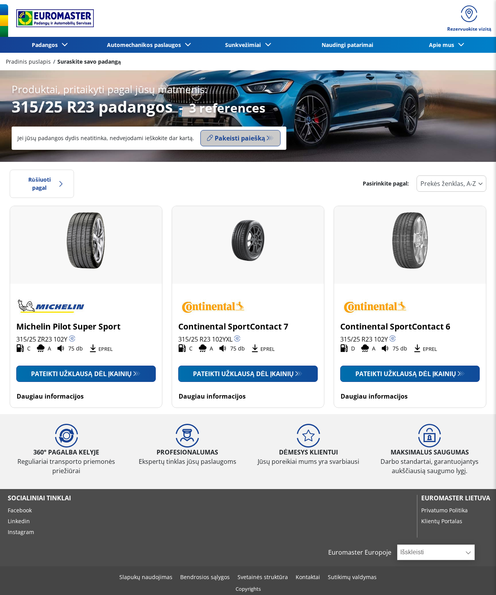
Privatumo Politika (444, 510)
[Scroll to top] (475, 578)
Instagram (21, 532)
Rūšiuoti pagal (39, 184)
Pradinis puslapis (28, 61)
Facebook (20, 510)
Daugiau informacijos (50, 396)
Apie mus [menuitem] (443, 45)
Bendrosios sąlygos (205, 577)
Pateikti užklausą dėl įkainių (81, 373)
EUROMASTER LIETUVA (455, 498)
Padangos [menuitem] (46, 45)
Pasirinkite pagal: (386, 183)
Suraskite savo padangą (89, 61)
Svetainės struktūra (263, 577)
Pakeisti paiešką (240, 138)
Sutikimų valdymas (352, 577)
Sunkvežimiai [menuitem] (244, 45)
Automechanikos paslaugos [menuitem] (145, 45)
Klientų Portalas (441, 521)
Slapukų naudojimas (145, 577)
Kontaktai (308, 577)
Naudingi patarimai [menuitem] (347, 45)
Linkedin (19, 521)
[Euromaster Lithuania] (53, 18)
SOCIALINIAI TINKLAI (39, 498)
